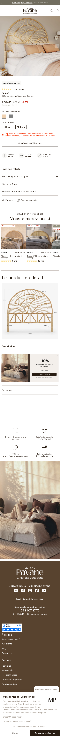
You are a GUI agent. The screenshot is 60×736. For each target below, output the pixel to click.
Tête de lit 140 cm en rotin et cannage (11, 257)
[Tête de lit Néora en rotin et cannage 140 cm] (13, 236)
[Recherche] (52, 11)
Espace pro (7, 653)
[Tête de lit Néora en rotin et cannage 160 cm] (39, 236)
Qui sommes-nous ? (11, 639)
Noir (11, 116)
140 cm (7, 127)
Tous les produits (9, 684)
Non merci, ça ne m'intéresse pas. (44, 377)
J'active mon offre (44, 374)
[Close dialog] (57, 355)
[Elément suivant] (57, 46)
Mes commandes (9, 675)
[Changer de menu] (3, 11)
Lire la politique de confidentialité (17, 721)
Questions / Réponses (12, 679)
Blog (4, 648)
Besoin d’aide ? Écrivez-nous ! (30, 599)
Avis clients (7, 644)
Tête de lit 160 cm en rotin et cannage (37, 257)
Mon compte (7, 670)
